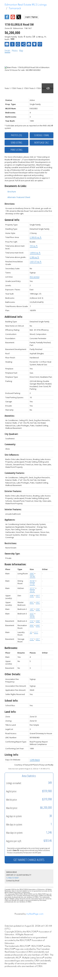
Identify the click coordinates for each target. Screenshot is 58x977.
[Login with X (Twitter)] (18, 18)
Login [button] (31, 17)
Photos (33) (16, 135)
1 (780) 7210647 (12, 878)
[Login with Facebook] (7, 18)
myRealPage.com (34, 914)
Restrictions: (11, 543)
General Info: (12, 220)
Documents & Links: (16, 186)
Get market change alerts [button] (29, 860)
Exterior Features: (13, 491)
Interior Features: (13, 509)
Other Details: (13, 674)
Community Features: (15, 473)
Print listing (16, 149)
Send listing (16, 142)
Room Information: (15, 564)
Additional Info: (14, 317)
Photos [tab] (15, 50)
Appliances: (10, 519)
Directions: (10, 203)
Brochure (11, 191)
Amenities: (10, 415)
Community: (10, 444)
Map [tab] (21, 50)
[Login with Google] (13, 18)
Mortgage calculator (41, 142)
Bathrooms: (11, 648)
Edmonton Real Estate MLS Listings (26, 5)
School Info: (11, 700)
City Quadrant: (11, 434)
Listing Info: (12, 755)
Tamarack (15, 8)
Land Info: (10, 712)
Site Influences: (12, 454)
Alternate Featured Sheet (18, 197)
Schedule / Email (41, 135)
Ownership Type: (12, 553)
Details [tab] (7, 50)
